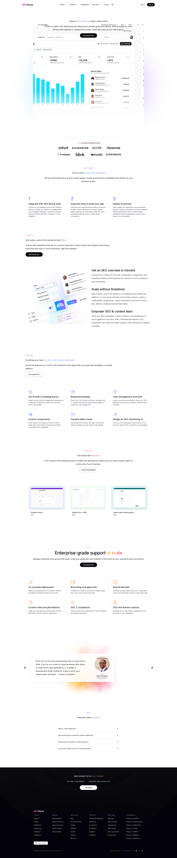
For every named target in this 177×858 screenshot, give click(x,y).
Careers (73, 835)
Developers (93, 828)
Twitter (73, 831)
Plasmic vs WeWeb (132, 831)
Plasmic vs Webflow (132, 835)
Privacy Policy (127, 850)
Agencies (92, 831)
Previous (25, 668)
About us (73, 838)
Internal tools (112, 825)
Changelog (37, 835)
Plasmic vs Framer (132, 828)
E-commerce (93, 825)
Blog (72, 818)
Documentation (57, 818)
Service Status (56, 831)
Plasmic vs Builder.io (132, 818)
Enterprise (92, 835)
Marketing (92, 822)
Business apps (112, 822)
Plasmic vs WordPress (133, 838)
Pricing (36, 822)
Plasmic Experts (57, 828)
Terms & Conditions (115, 850)
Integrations (37, 825)
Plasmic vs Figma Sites (133, 825)
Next (152, 668)
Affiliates (73, 828)
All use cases (112, 835)
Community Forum (58, 822)
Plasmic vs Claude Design (134, 822)
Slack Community (57, 825)
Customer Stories (76, 822)
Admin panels (112, 828)
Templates (37, 831)
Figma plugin (38, 828)
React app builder (113, 831)
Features (36, 818)
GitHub (73, 825)
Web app (110, 818)
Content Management (96, 818)
